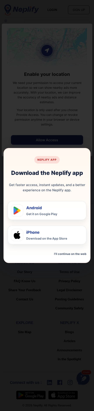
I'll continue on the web (70, 254)
